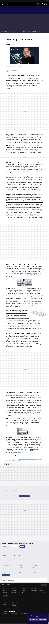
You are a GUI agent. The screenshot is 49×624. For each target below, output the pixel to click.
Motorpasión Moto (42, 592)
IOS (27, 4)
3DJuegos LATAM (15, 613)
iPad (17, 464)
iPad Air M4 (26, 538)
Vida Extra (14, 592)
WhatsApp (35, 569)
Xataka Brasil (5, 614)
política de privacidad (18, 548)
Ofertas (19, 569)
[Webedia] (46, 1)
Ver (25, 495)
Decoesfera (5, 604)
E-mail (12, 44)
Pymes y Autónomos (14, 605)
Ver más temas (6, 575)
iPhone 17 (20, 572)
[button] (14, 70)
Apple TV (19, 31)
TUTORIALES (11, 4)
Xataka (4, 590)
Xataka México (5, 613)
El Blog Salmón (14, 602)
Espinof (22, 592)
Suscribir (22, 546)
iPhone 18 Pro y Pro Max (17, 538)
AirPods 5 (36, 538)
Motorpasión (41, 590)
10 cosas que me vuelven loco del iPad (28, 459)
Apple (39, 31)
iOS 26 (34, 572)
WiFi (15, 31)
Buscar (45, 580)
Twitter (47, 4)
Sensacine (23, 590)
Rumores (4, 569)
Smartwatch (33, 31)
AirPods (4, 567)
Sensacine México (24, 613)
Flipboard (40, 4)
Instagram (42, 4)
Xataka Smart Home (5, 596)
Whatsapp (11, 31)
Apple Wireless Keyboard (12, 320)
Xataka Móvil (5, 592)
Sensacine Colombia (23, 615)
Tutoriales (20, 565)
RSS (17, 555)
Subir (43, 585)
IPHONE (5, 4)
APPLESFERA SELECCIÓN (20, 4)
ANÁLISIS (31, 4)
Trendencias (5, 602)
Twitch (38, 4)
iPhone (24, 31)
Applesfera (5, 593)
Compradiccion (5, 605)
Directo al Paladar (33, 590)
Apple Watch (35, 567)
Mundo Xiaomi (5, 598)
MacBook (4, 572)
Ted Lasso (6, 31)
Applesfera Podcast (6, 565)
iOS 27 (31, 538)
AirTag (28, 31)
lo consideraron (17, 452)
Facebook (7, 44)
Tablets (25, 464)
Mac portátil (35, 565)
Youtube (44, 4)
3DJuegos (14, 590)
